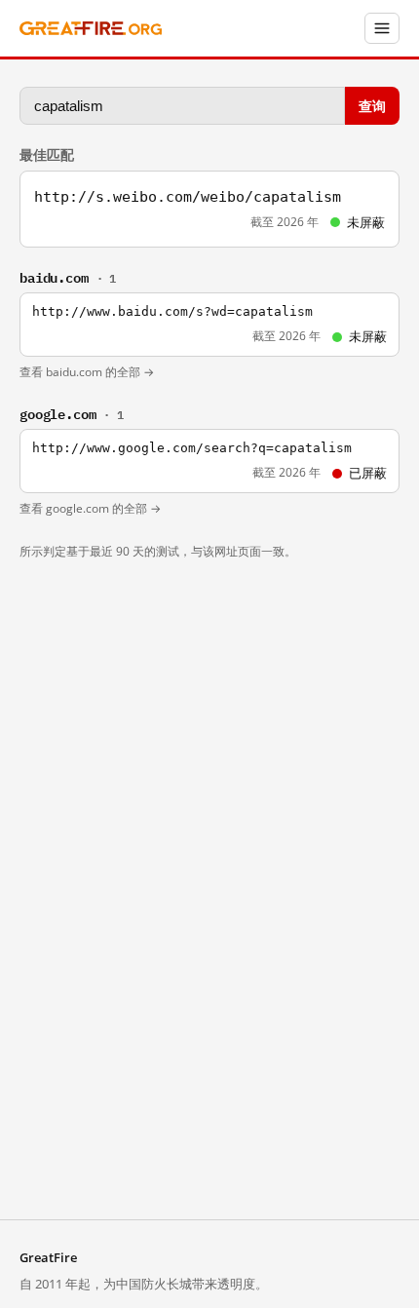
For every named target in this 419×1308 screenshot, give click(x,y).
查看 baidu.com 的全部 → (86, 372)
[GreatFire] (90, 28)
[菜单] (382, 28)
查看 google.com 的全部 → (90, 508)
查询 (372, 105)
